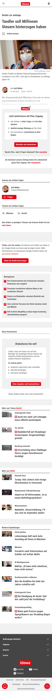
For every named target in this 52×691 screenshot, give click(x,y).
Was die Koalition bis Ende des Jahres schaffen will (30, 583)
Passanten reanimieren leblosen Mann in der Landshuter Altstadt (24, 290)
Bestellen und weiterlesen (26, 144)
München (9, 213)
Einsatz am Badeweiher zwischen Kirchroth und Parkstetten (25, 297)
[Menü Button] (3, 3)
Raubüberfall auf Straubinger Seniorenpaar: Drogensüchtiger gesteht (30, 435)
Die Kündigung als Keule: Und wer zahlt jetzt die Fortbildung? (30, 598)
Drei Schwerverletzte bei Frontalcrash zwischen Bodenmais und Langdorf (25, 282)
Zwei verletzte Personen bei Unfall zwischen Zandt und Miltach (27, 305)
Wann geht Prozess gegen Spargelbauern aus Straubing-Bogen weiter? (32, 614)
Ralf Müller (18, 88)
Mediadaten (16, 684)
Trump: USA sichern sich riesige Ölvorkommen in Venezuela (30, 481)
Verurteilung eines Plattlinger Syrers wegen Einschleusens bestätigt (31, 453)
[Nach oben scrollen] (47, 686)
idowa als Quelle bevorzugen (15, 260)
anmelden (43, 152)
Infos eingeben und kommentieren (26, 384)
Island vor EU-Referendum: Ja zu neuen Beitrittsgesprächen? (31, 496)
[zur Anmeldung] (49, 3)
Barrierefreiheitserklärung (31, 684)
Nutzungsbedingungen (38, 680)
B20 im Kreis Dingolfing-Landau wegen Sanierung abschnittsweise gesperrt (26, 313)
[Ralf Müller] (5, 90)
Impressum (10, 680)
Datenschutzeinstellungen (26, 689)
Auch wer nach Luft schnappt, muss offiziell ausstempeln (31, 418)
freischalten (36, 163)
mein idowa (6, 225)
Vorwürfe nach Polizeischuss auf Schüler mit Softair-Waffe (31, 553)
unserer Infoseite (11, 254)
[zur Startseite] (26, 662)
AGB (27, 680)
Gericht (24, 213)
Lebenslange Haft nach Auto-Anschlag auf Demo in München (30, 538)
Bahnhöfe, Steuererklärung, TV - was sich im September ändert (31, 511)
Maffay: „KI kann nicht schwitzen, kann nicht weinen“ (31, 568)
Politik (12, 471)
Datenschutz (20, 680)
